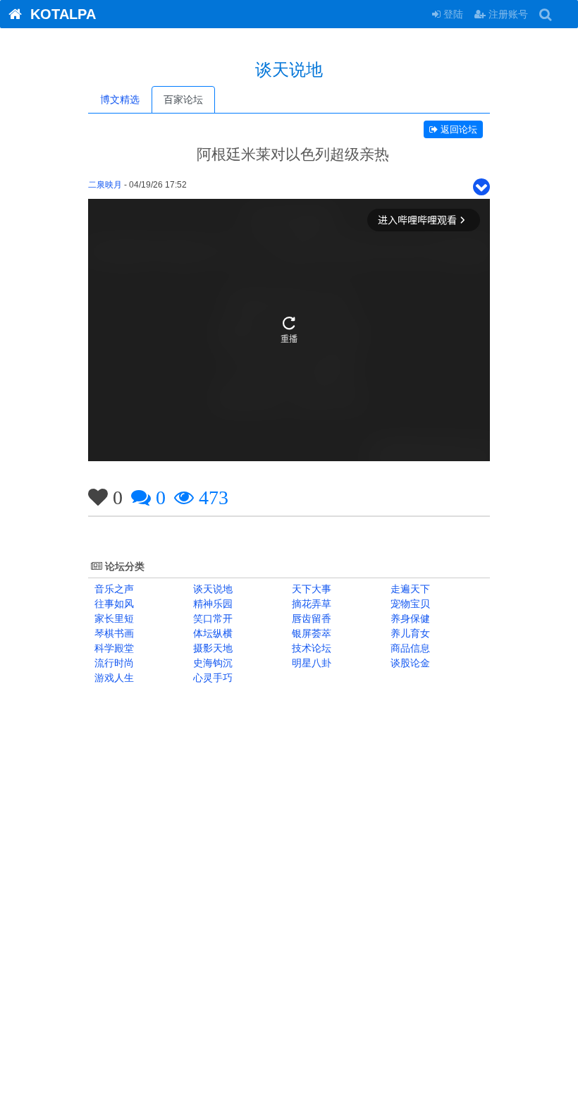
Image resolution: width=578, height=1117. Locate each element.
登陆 (452, 14)
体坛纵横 (211, 633)
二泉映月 (105, 185)
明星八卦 (310, 663)
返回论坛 (457, 129)
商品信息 (409, 648)
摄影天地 (211, 648)
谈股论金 (409, 663)
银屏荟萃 (310, 633)
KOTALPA (59, 14)
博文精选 (120, 99)
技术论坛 (310, 648)
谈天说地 (211, 588)
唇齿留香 (310, 618)
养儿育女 (409, 633)
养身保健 (409, 618)
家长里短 (113, 618)
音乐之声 (113, 588)
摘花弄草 (310, 603)
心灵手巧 (211, 677)
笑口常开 (211, 618)
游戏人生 (113, 677)
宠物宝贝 (409, 603)
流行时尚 (113, 663)
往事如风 (113, 603)
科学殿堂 (113, 648)
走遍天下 (409, 588)
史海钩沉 (211, 663)
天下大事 (310, 588)
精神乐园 (211, 603)
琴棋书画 (113, 633)
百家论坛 (183, 99)
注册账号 (507, 14)
